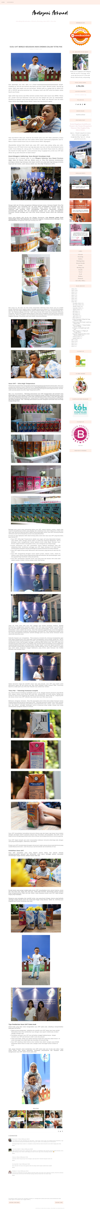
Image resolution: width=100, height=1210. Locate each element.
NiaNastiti (14, 1171)
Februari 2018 (76, 336)
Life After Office (80, 280)
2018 (72, 301)
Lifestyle (33, 21)
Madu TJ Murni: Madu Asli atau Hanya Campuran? (80, 187)
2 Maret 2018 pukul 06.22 (24, 1139)
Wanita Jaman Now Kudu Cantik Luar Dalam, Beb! (81, 322)
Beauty (80, 265)
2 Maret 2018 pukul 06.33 (27, 1149)
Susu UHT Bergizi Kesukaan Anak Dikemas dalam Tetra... (80, 334)
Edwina (14, 1157)
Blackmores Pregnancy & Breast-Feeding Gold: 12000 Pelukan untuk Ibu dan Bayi (80, 234)
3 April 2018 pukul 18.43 (22, 1171)
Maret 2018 (76, 317)
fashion (80, 259)
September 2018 (77, 308)
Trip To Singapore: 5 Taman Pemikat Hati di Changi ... (81, 325)
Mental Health (80, 263)
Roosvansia (14, 1139)
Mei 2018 (75, 314)
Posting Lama (58, 1202)
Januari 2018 (76, 338)
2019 (72, 300)
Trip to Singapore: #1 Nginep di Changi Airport (80, 331)
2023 (72, 293)
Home (3, 2)
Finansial (80, 278)
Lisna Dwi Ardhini (16, 1149)
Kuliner (80, 276)
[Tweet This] (60, 1131)
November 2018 (77, 305)
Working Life (80, 267)
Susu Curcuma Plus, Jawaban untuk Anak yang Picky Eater (80, 211)
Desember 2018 (77, 303)
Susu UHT (47, 21)
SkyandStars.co (60, 1208)
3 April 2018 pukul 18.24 (24, 1164)
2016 (72, 341)
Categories (10, 2)
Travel (80, 272)
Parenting (40, 21)
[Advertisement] (36, 34)
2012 (72, 346)
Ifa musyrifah (15, 1164)
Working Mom (80, 261)
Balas (13, 1145)
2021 (72, 297)
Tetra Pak (53, 21)
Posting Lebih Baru (14, 1202)
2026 (72, 289)
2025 (72, 290)
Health (80, 269)
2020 (72, 298)
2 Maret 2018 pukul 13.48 (22, 1157)
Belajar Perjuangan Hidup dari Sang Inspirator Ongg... (81, 319)
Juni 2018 (75, 313)
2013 (72, 344)
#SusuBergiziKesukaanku (23, 21)
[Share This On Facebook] (58, 1131)
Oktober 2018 (76, 306)
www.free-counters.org (80, 94)
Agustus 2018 (76, 309)
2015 (72, 343)
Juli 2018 (75, 311)
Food (80, 274)
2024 (72, 292)
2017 (72, 340)
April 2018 (75, 316)
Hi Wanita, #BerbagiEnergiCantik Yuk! (80, 328)
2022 (72, 295)
